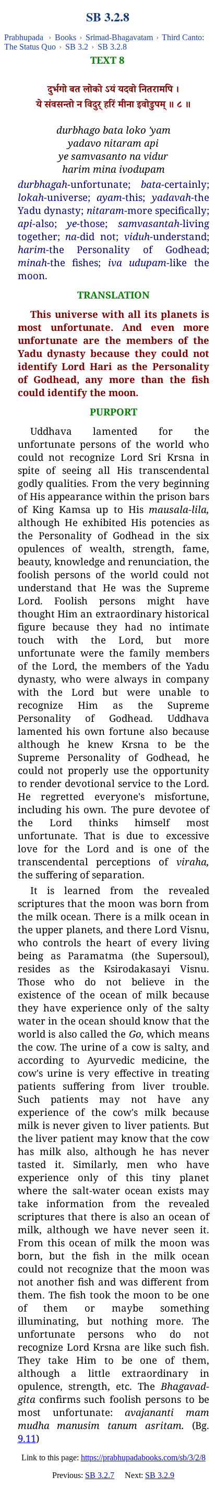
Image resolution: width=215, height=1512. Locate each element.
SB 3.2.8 (112, 46)
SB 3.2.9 (159, 1475)
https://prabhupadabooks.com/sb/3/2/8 (143, 1457)
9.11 (27, 1438)
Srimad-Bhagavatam (119, 37)
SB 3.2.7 (99, 1475)
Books (65, 37)
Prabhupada (23, 37)
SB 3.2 (76, 46)
